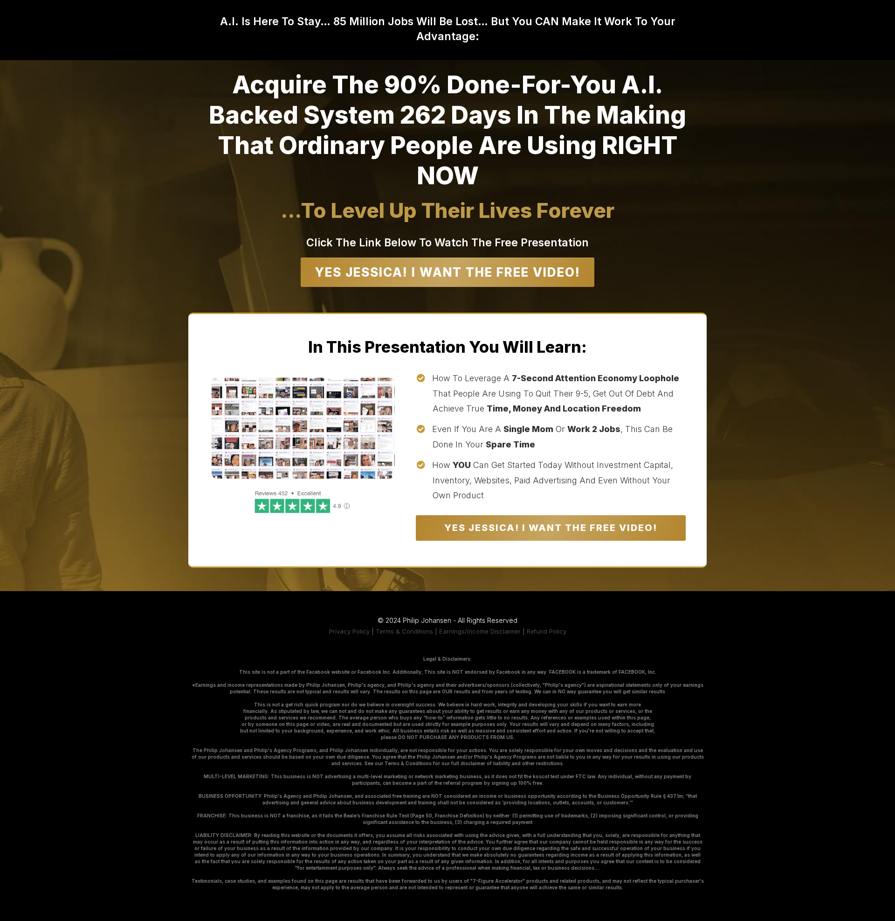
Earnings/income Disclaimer (480, 631)
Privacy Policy (349, 631)
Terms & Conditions (404, 631)
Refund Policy (546, 631)
